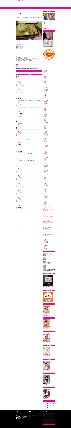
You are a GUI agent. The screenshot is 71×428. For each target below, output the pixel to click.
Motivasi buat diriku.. (46, 224)
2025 (44, 78)
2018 (44, 155)
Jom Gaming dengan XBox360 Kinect (48, 209)
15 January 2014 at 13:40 (20, 152)
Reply (18, 81)
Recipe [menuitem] (37, 8)
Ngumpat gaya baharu (46, 210)
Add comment (20, 214)
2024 (44, 87)
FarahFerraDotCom (21, 193)
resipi (34, 64)
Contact (22, 0)
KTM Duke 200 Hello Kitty (46, 211)
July (44, 72)
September (45, 91)
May (44, 83)
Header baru (44, 215)
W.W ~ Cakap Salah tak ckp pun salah (48, 219)
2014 (44, 194)
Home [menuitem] (16, 8)
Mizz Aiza (19, 144)
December (45, 79)
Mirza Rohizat (20, 77)
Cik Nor (19, 127)
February (45, 76)
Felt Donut (48, 253)
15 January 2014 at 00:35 (21, 85)
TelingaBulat (20, 151)
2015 (44, 183)
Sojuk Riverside (18, 415)
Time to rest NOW (45, 217)
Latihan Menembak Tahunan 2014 (48, 216)
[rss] (47, 408)
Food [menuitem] (35, 8)
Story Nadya (20, 113)
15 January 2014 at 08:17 (20, 99)
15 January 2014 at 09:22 (21, 114)
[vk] (47, 405)
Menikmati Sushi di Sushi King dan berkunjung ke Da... (47, 212)
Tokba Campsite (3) (18, 418)
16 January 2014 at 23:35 (21, 201)
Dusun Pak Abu (18, 414)
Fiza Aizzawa (18, 14)
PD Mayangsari (18, 416)
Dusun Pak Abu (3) (24, 417)
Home (16, 0)
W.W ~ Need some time (46, 214)
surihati (19, 178)
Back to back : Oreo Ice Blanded (47, 213)
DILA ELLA (19, 207)
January (45, 77)
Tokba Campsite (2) (25, 416)
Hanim (19, 91)
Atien (18, 200)
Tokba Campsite (24, 415)
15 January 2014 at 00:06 (21, 78)
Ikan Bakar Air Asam (45, 223)
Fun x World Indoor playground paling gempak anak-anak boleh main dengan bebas (49, 22)
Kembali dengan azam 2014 (47, 238)
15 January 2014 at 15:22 (20, 179)
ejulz (18, 185)
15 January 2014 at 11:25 (20, 135)
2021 (44, 121)
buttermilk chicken (26, 64)
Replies (19, 82)
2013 (44, 239)
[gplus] (54, 0)
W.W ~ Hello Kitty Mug (46, 229)
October (45, 90)
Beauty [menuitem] (28, 8)
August (45, 71)
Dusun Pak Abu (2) (24, 414)
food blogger (31, 64)
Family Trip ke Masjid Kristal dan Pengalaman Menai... (47, 228)
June (44, 73)
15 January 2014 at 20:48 (21, 186)
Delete (20, 81)
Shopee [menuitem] (43, 8)
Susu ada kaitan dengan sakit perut (48, 222)
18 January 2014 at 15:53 (20, 208)
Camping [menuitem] (24, 8)
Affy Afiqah (19, 134)
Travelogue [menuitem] (20, 8)
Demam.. (48, 257)
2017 (44, 164)
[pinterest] (53, 0)
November (45, 89)
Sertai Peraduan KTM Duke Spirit (47, 206)
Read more (44, 28)
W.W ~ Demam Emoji (46, 205)
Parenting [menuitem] (31, 8)
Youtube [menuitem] (51, 8)
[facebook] (48, 0)
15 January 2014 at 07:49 (21, 92)
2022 (44, 110)
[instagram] (51, 0)
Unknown (19, 84)
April (44, 74)
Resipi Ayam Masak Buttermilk (47, 220)
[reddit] (53, 403)
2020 (44, 132)
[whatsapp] (44, 408)
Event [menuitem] (40, 8)
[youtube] (53, 405)
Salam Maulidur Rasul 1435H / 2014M (48, 221)
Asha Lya (19, 98)
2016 (44, 172)
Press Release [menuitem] (47, 8)
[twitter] (50, 0)
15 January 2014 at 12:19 (20, 145)
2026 (44, 70)
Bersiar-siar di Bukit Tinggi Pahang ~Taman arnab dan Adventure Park (50, 262)
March (45, 75)
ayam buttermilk (21, 64)
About (19, 0)
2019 (44, 143)
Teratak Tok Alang (18, 417)
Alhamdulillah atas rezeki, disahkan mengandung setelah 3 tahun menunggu (51, 269)
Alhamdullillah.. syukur (46, 230)
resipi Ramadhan (20, 11)
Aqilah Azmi (20, 105)
